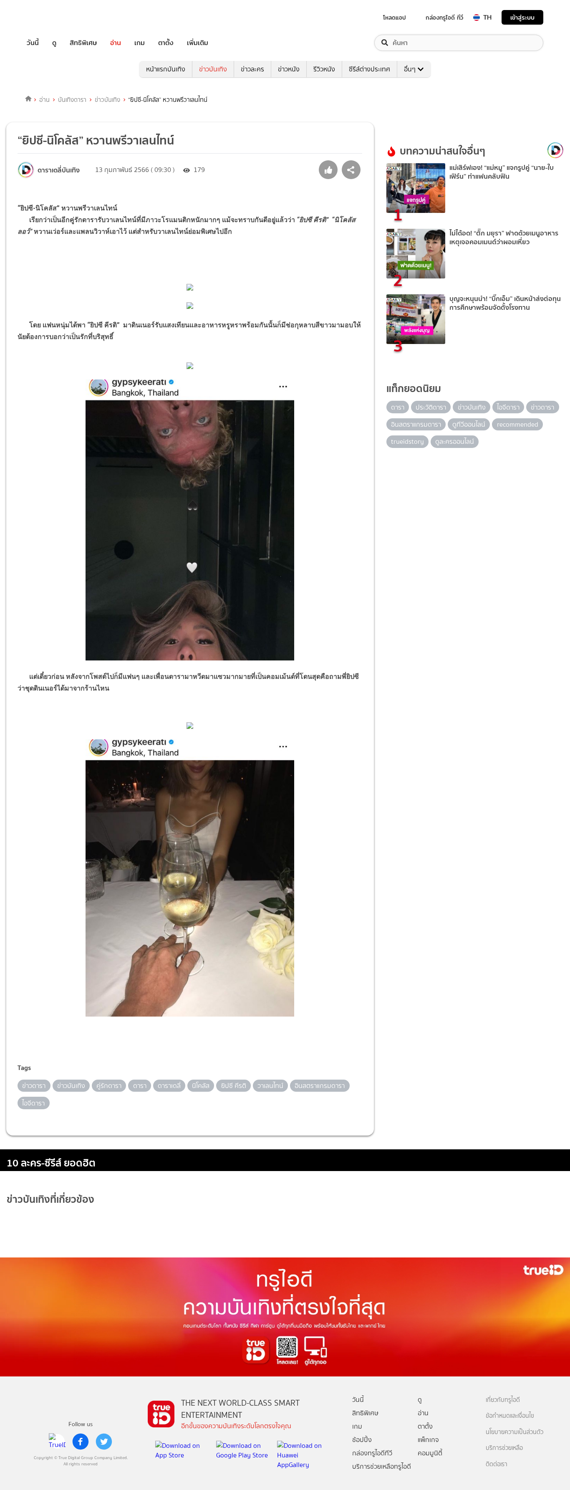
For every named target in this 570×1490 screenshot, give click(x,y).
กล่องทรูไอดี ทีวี (444, 17)
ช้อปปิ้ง (362, 1439)
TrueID (52, 17)
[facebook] (80, 1441)
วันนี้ (33, 43)
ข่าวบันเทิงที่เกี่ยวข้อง (50, 1199)
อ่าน (115, 43)
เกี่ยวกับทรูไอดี (503, 1400)
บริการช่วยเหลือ (504, 1448)
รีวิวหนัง (324, 69)
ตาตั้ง (166, 43)
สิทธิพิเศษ (83, 43)
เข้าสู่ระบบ (522, 17)
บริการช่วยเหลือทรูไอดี (381, 1466)
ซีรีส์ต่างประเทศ (369, 69)
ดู (54, 43)
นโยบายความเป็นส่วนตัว (514, 1432)
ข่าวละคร (252, 69)
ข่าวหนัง (289, 69)
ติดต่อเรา (496, 1464)
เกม (139, 43)
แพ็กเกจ (428, 1439)
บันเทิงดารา (72, 99)
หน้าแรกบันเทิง (165, 69)
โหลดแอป (394, 17)
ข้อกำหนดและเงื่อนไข (510, 1416)
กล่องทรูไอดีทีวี (372, 1453)
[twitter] (104, 1441)
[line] (57, 1441)
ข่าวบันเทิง (213, 69)
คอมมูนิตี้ (430, 1453)
